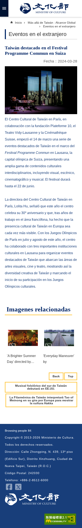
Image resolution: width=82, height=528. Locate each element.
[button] (23, 338)
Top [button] (70, 376)
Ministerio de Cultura (44, 8)
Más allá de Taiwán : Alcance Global (51, 22)
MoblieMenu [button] (4, 8)
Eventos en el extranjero (59, 26)
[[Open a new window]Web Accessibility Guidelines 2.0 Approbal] (60, 519)
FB (9, 487)
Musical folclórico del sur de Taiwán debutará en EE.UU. (41, 387)
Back (56, 376)
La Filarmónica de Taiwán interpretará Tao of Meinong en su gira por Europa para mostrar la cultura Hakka (41, 400)
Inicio (18, 22)
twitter (18, 487)
